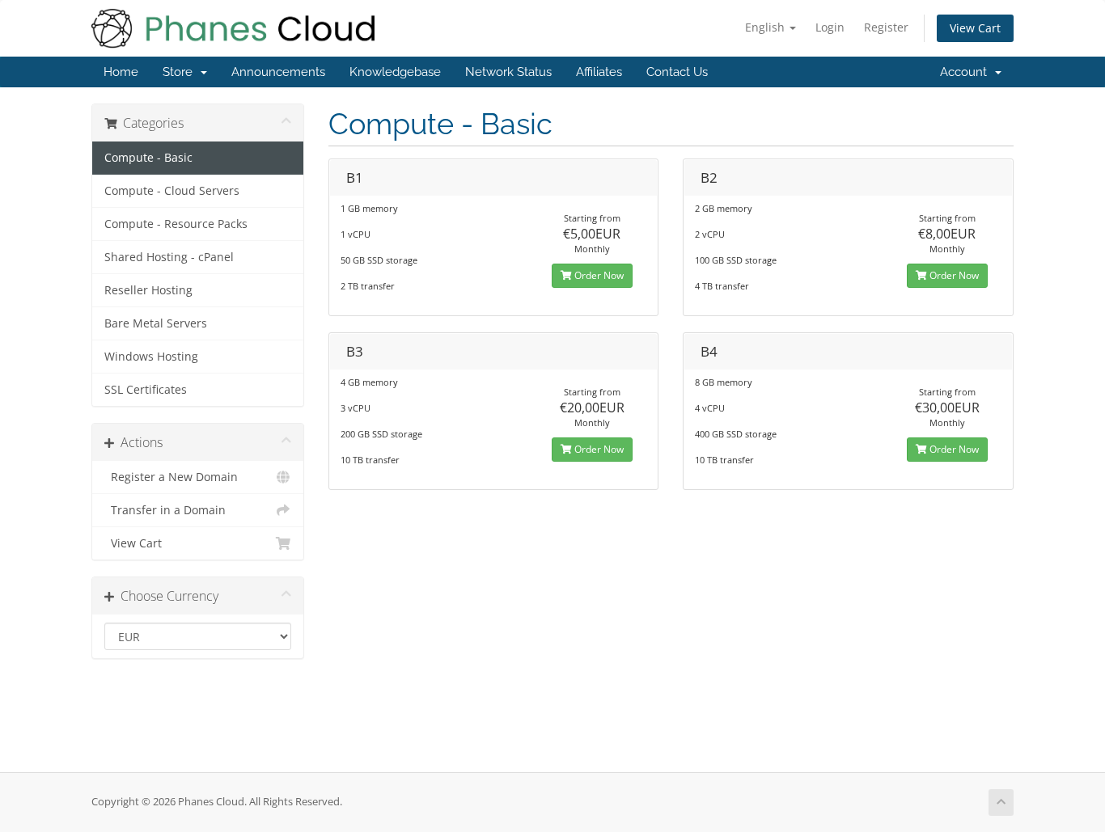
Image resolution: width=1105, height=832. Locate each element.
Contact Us (677, 72)
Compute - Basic (148, 157)
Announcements (278, 72)
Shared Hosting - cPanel (169, 257)
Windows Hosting (151, 356)
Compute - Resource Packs (176, 224)
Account (966, 72)
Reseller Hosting (148, 290)
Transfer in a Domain (165, 510)
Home (121, 72)
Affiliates (599, 72)
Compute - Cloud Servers (171, 191)
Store (181, 72)
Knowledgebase (395, 72)
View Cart (975, 28)
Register (886, 27)
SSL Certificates (145, 389)
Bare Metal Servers (155, 323)
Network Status (508, 72)
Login (830, 27)
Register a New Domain (171, 477)
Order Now (598, 275)
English (766, 27)
